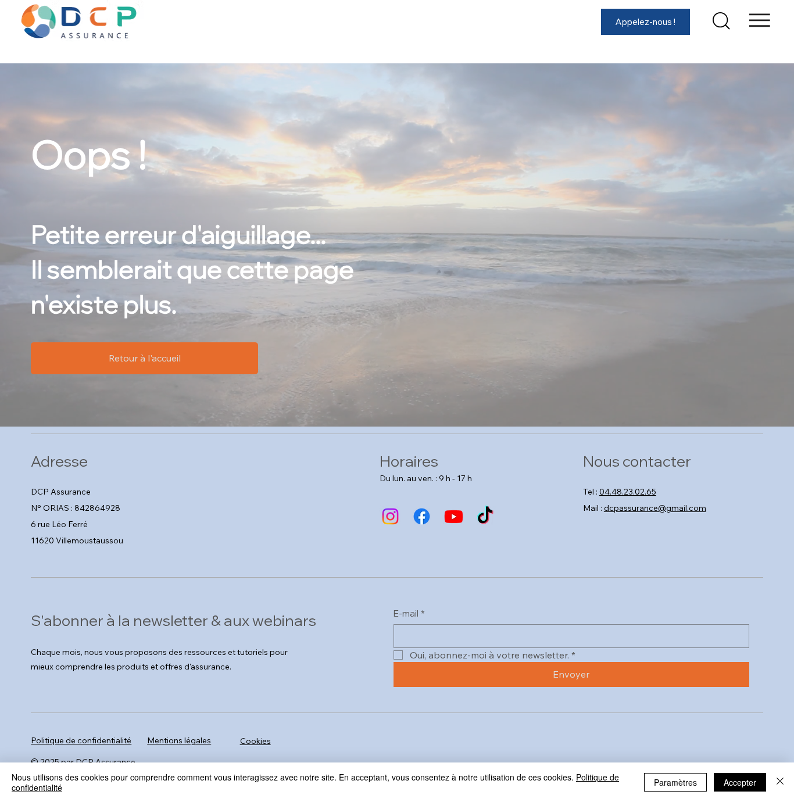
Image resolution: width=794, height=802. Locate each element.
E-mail (409, 613)
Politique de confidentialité (81, 740)
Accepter (740, 782)
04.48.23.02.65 (627, 491)
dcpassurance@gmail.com (655, 508)
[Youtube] (453, 516)
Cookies (255, 741)
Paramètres (675, 782)
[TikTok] (485, 516)
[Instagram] (390, 516)
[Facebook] (421, 516)
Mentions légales (179, 740)
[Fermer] (780, 782)
